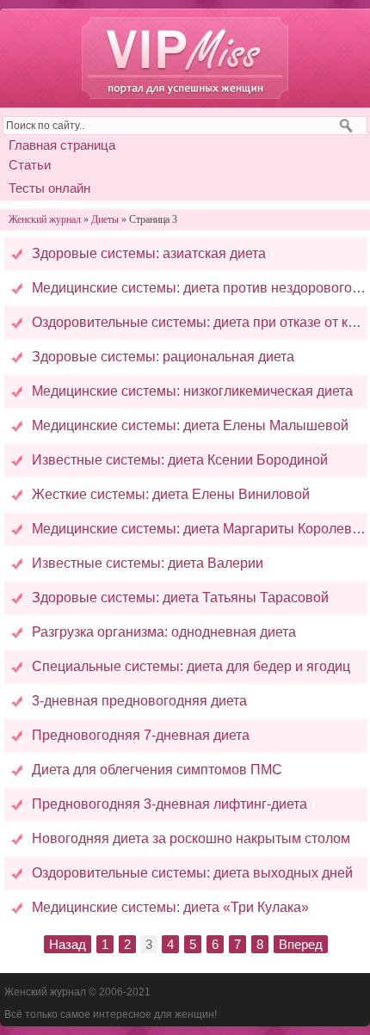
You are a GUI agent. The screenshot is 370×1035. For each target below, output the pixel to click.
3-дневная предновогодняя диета (139, 700)
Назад (67, 944)
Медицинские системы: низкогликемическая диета (192, 391)
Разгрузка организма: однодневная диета (164, 632)
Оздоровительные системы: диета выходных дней (192, 873)
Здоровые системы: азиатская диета (149, 253)
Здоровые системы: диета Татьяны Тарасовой (180, 597)
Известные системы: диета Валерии (147, 563)
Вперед (301, 944)
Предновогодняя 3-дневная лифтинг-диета (169, 804)
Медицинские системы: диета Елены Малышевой (190, 425)
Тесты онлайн (49, 188)
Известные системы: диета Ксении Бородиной (180, 460)
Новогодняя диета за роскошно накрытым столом (191, 838)
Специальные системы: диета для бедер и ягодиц (191, 666)
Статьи (30, 164)
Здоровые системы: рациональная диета (163, 356)
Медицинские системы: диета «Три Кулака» (170, 907)
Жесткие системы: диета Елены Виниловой (171, 494)
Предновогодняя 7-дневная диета (141, 735)
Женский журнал (185, 58)
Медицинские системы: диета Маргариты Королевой (199, 528)
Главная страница (62, 145)
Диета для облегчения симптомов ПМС (157, 769)
